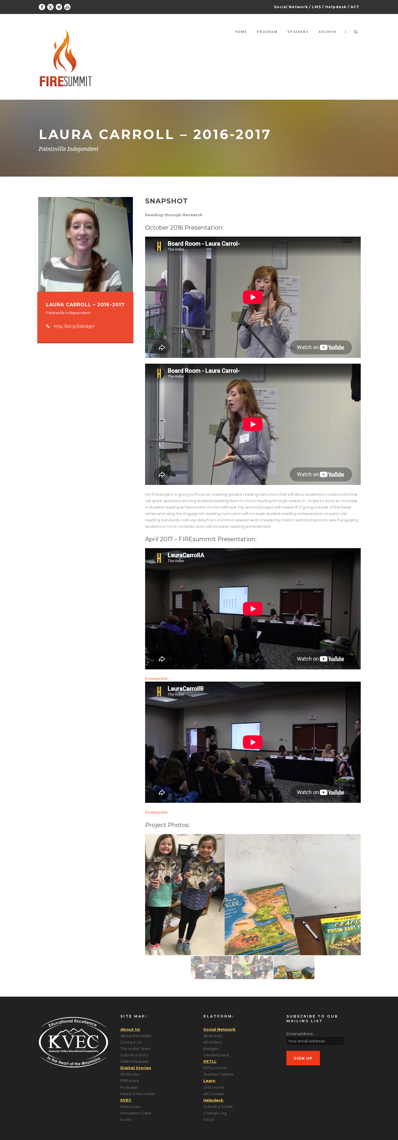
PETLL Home (215, 1067)
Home (241, 32)
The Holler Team (135, 1048)
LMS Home (213, 1087)
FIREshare (129, 1080)
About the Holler (136, 1035)
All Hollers (212, 1042)
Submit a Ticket (218, 1106)
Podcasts (129, 1087)
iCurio (125, 1119)
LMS (316, 7)
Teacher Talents (218, 1074)
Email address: (300, 1033)
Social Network (291, 7)
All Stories (129, 1074)
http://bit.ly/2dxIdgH (74, 326)
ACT (355, 7)
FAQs (208, 1119)
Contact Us (130, 1042)
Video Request (134, 1061)
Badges (210, 1048)
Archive (328, 32)
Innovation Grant (135, 1113)
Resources (130, 1106)
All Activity (212, 1035)
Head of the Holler (137, 1093)
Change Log (215, 1113)
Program (267, 32)
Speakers (298, 32)
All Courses (213, 1093)
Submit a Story (134, 1055)
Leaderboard (216, 1055)
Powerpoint (156, 678)
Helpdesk (335, 7)
